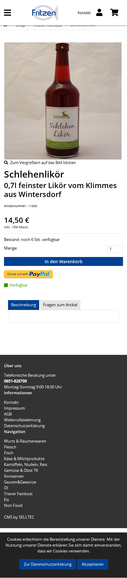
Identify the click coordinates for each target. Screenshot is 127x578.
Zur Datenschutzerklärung (48, 564)
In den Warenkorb (64, 261)
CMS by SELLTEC (19, 517)
